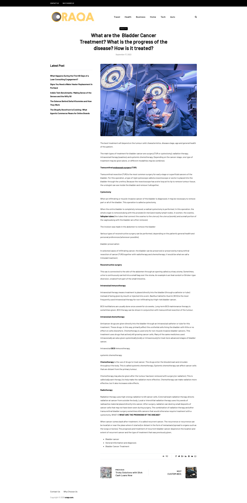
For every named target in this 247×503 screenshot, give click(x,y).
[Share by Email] (195, 456)
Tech (163, 16)
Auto (172, 16)
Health (128, 16)
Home (153, 16)
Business (140, 16)
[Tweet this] (179, 456)
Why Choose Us (68, 3)
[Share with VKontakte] (192, 456)
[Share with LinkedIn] (185, 456)
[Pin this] (188, 456)
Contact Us (54, 3)
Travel (117, 16)
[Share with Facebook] (176, 456)
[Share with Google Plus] (182, 456)
